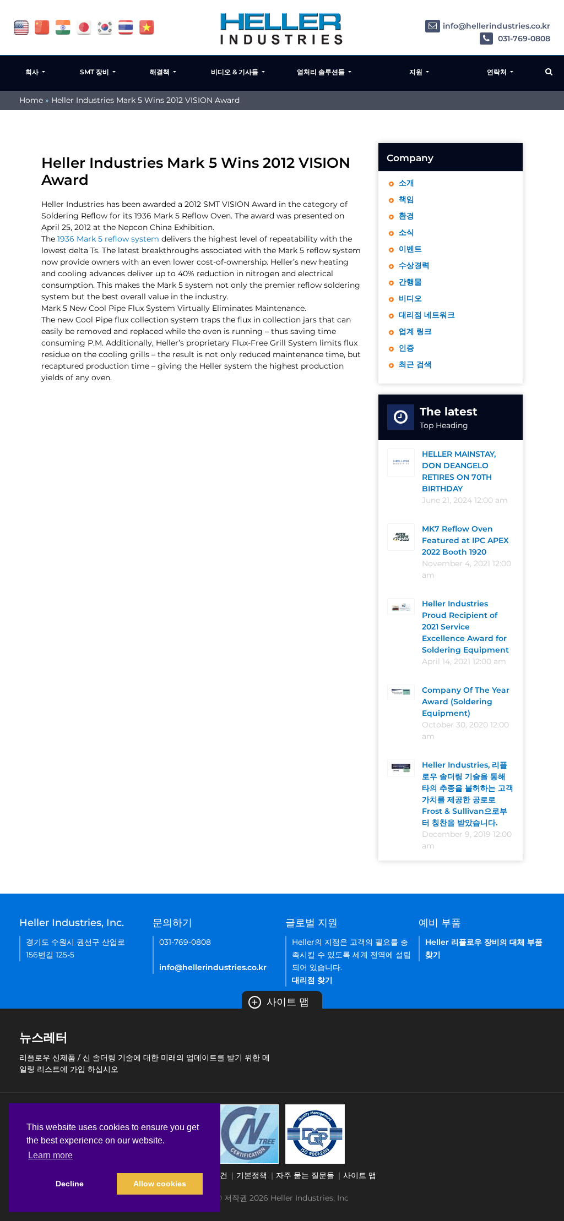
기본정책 (251, 1175)
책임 (406, 199)
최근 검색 (415, 364)
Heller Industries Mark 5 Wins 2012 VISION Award (145, 100)
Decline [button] (70, 1183)
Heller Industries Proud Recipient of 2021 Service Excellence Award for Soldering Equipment (465, 627)
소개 (406, 183)
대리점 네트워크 (427, 315)
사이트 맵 (280, 1002)
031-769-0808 (523, 38)
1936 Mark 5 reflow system (108, 239)
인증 (406, 348)
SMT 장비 (95, 72)
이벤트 (410, 249)
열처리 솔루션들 (321, 72)
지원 (416, 72)
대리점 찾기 (312, 980)
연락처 (497, 72)
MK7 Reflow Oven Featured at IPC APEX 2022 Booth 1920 (465, 540)
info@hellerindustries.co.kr (496, 26)
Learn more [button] (50, 1155)
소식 (406, 232)
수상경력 (414, 265)
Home (31, 100)
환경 (406, 216)
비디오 (410, 298)
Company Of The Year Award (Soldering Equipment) (465, 701)
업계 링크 (415, 331)
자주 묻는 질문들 (305, 1175)
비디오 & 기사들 (235, 72)
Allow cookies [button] (159, 1183)
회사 (32, 72)
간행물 (410, 282)
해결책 (160, 72)
